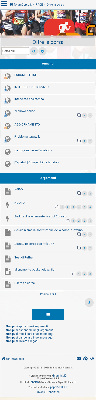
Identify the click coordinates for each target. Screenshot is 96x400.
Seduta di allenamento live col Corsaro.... (41, 216)
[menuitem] (85, 359)
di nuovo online (24, 111)
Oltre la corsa (48, 42)
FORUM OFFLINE (25, 75)
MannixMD (60, 375)
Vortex (19, 189)
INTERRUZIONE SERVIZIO (31, 87)
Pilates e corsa (24, 283)
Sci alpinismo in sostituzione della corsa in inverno (48, 230)
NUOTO (19, 202)
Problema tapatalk (27, 136)
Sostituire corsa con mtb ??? (34, 243)
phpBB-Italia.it (59, 387)
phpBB (35, 382)
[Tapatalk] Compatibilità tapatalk (36, 162)
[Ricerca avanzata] (42, 51)
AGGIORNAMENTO (27, 124)
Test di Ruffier (23, 257)
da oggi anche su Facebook (33, 150)
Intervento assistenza (29, 99)
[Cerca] (34, 51)
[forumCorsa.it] (48, 24)
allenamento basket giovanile (34, 269)
